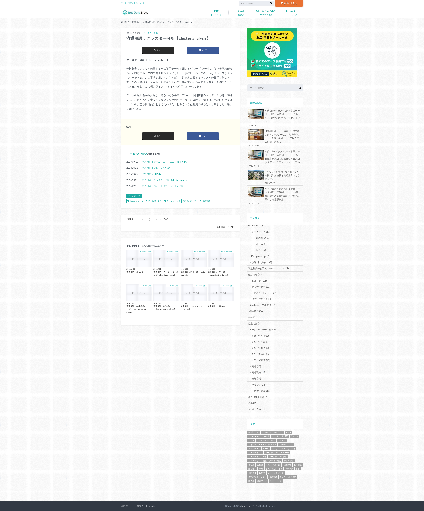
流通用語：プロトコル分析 (156, 167)
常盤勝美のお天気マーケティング (268, 268)
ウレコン (294, 436)
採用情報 (256, 311)
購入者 (251, 481)
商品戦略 (287, 464)
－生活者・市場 (259, 390)
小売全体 (289, 469)
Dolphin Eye (253, 432)
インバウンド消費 (280, 436)
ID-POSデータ (276, 432)
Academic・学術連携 (262, 305)
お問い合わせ (290, 3)
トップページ (216, 12)
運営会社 (125, 506)
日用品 (262, 473)
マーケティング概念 (257, 456)
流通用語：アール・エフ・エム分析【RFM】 (165, 161)
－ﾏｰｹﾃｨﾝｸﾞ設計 (259, 354)
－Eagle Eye (259, 244)
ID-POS (265, 432)
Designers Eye (260, 256)
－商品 (255, 366)
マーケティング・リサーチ (277, 452)
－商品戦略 (257, 372)
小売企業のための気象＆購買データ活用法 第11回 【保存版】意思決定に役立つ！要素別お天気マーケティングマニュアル (274, 158)
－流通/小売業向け (260, 262)
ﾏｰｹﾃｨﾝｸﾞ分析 (191, 201)
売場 (261, 469)
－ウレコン (258, 250)
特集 (252, 403)
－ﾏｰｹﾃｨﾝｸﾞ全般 (259, 335)
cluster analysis (136, 201)
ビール (266, 448)
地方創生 (298, 464)
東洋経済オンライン (257, 477)
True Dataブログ (249, 506)
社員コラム (257, 409)
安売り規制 (271, 469)
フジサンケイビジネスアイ (283, 448)
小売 (280, 469)
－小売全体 (257, 384)
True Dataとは (266, 12)
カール (251, 440)
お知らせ (265, 436)
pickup (288, 432)
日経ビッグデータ (276, 473)
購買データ (262, 481)
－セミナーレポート (264, 292)
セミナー (282, 440)
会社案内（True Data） (146, 506)
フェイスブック (290, 12)
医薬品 (260, 464)
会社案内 (241, 12)
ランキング (289, 460)
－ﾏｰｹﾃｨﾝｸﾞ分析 (137, 153)
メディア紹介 (275, 460)
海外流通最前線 (257, 396)
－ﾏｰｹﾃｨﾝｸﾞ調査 (259, 360)
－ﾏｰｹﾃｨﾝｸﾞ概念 (259, 348)
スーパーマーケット (266, 440)
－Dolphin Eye (260, 237)
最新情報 (255, 274)
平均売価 (252, 473)
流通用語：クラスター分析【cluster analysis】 (166, 180)
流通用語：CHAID (151, 173)
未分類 (253, 317)
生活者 (283, 477)
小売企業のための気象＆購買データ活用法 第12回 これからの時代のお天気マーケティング (274, 117)
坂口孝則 (252, 469)
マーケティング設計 (278, 456)
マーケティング (174, 201)
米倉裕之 (292, 477)
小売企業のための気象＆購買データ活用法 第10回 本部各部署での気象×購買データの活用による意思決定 (274, 195)
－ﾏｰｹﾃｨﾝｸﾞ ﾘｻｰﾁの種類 (262, 329)
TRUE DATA (253, 436)
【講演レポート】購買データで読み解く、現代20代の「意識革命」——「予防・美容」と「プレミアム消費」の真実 (274, 138)
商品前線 (276, 464)
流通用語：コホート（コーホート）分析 (163, 186)
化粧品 (251, 464)
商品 (268, 464)
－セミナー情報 (259, 286)
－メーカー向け (259, 231)
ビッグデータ (254, 448)
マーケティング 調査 (257, 460)
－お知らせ (258, 280)
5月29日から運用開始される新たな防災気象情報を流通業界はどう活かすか (282, 177)
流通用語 (206, 201)
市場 (298, 469)
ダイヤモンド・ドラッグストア (262, 444)
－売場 (255, 378)
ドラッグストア (286, 444)
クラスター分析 (155, 201)
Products (255, 225)
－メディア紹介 (260, 299)
